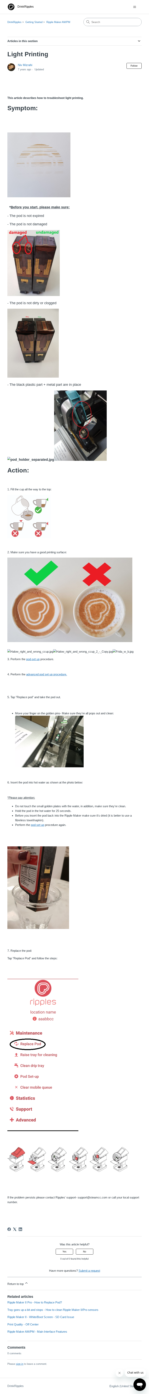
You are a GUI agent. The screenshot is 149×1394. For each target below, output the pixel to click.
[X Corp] (14, 1229)
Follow (134, 65)
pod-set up (33, 659)
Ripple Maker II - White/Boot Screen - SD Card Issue (40, 1317)
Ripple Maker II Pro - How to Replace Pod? (34, 1302)
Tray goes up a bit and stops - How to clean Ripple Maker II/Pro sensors (52, 1309)
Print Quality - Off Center (23, 1324)
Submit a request (89, 1270)
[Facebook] (9, 1229)
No (84, 1251)
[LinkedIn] (20, 1229)
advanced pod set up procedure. (46, 674)
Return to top (15, 1284)
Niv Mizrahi (25, 65)
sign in (19, 1363)
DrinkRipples (14, 22)
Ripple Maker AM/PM (58, 22)
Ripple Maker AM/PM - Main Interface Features (37, 1331)
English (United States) (124, 1386)
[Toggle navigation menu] (135, 7)
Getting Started (33, 22)
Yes (64, 1251)
